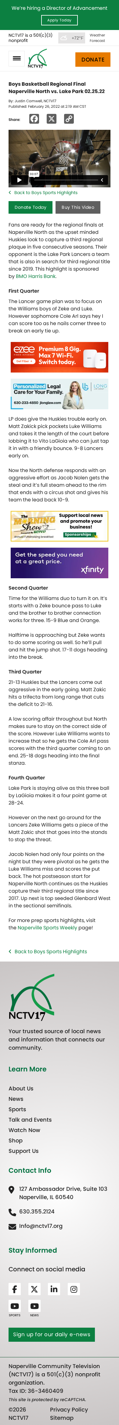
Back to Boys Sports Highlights (46, 192)
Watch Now (24, 1130)
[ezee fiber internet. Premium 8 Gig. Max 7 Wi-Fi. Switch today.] (59, 356)
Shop (16, 1140)
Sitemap (62, 1418)
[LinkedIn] (54, 1289)
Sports (17, 1109)
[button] (17, 58)
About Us (21, 1088)
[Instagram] (74, 1289)
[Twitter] (34, 1289)
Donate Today (30, 207)
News (16, 1099)
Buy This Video (78, 207)
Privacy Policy (69, 1409)
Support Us (24, 1151)
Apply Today (59, 20)
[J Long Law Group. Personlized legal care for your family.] (59, 393)
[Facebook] (15, 1289)
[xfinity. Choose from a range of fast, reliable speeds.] (59, 562)
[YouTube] (15, 1306)
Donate (92, 59)
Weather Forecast (97, 37)
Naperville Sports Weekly (47, 927)
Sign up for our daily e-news (51, 1334)
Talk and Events (30, 1119)
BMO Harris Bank (36, 276)
